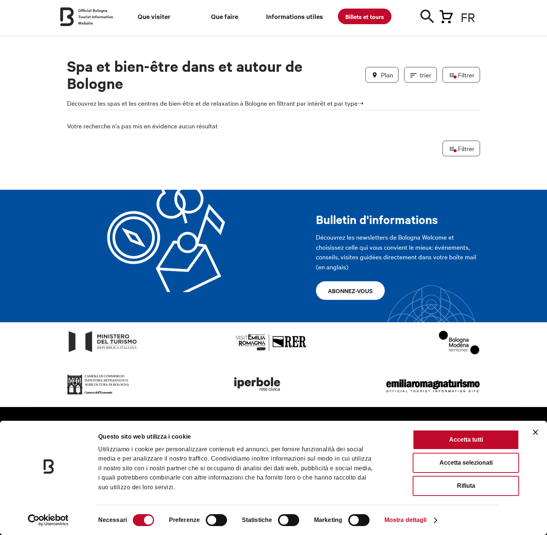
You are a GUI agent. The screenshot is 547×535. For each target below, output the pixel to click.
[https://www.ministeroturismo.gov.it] (103, 352)
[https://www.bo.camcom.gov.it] (98, 394)
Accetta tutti (466, 439)
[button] (77, 171)
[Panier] (446, 15)
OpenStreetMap (421, 411)
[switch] (216, 520)
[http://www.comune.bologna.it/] (257, 394)
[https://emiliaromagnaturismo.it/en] (433, 394)
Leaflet (393, 411)
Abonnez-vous (350, 290)
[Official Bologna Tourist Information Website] (67, 16)
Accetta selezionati (466, 462)
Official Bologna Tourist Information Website (95, 16)
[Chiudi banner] (535, 432)
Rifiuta (466, 486)
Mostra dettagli (405, 520)
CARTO (471, 411)
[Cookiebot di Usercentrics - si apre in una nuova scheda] (48, 520)
